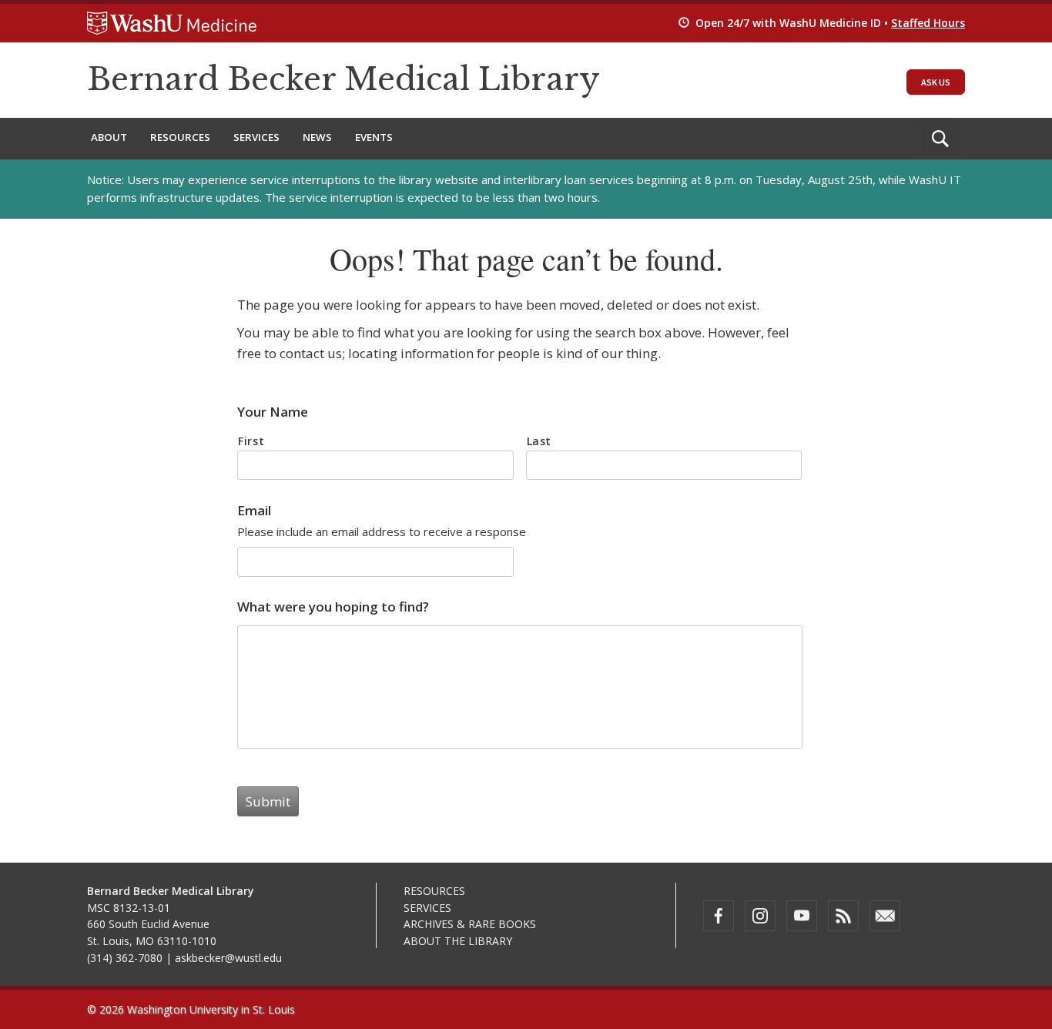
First (251, 441)
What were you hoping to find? (333, 606)
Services (256, 137)
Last (539, 441)
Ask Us (935, 82)
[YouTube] (801, 915)
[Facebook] (718, 915)
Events (374, 137)
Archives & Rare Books (470, 924)
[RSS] (843, 915)
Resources (180, 137)
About (109, 137)
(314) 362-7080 (124, 957)
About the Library (458, 940)
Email (254, 510)
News (317, 137)
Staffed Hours (928, 22)
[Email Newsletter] (884, 915)
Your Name (272, 412)
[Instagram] (760, 915)
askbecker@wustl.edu (228, 957)
